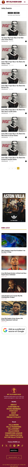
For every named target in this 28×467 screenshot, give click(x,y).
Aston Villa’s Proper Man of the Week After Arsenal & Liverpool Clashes (13, 158)
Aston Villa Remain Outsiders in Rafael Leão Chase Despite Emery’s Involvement (13, 273)
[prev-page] (9, 168)
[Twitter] (6, 445)
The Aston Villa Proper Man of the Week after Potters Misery (12, 38)
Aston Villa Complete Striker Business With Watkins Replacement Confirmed (12, 319)
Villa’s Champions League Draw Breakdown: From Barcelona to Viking (13, 251)
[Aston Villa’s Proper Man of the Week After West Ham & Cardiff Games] (14, 100)
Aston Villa (12, 452)
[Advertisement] (14, 181)
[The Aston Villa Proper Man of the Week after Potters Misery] (14, 28)
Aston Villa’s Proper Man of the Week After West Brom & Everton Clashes (13, 134)
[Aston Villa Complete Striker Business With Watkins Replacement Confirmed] (14, 308)
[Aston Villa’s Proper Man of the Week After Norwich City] (14, 76)
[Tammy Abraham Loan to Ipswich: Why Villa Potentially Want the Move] (14, 285)
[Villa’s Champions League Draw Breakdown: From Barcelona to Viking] (14, 240)
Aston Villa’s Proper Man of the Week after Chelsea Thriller (13, 62)
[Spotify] (14, 445)
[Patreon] (18, 445)
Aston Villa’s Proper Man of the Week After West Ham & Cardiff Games (13, 110)
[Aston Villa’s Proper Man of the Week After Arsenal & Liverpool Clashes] (14, 148)
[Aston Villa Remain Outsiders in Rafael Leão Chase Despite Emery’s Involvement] (14, 263)
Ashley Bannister (4, 41)
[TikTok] (22, 445)
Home (2, 6)
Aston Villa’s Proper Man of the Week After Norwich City (13, 86)
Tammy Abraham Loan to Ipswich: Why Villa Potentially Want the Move (11, 296)
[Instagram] (10, 445)
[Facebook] (2, 445)
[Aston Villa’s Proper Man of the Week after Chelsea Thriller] (14, 52)
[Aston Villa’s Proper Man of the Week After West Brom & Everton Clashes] (14, 124)
